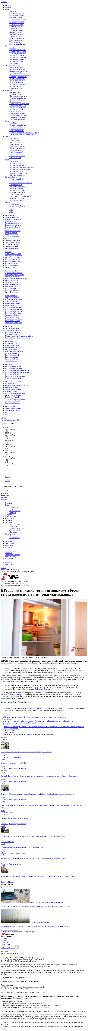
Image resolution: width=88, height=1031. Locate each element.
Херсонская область (16, 208)
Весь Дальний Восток (17, 179)
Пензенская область (16, 100)
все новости (5, 886)
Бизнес (7, 505)
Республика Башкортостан (19, 104)
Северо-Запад (10, 65)
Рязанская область (16, 34)
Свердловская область (17, 125)
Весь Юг (12, 48)
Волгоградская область (17, 52)
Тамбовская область (16, 38)
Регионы (4, 2)
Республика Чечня (16, 171)
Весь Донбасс (14, 204)
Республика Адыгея (16, 55)
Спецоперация (9, 732)
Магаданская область (17, 187)
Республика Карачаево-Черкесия (21, 169)
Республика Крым (16, 61)
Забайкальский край (16, 198)
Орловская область (16, 32)
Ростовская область (16, 59)
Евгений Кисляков (11, 727)
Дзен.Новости (39, 708)
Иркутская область (16, 142)
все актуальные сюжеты (9, 930)
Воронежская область (17, 21)
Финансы (12, 513)
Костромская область (17, 27)
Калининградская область (18, 71)
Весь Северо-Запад (16, 67)
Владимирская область (17, 19)
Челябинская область (17, 127)
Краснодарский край (17, 54)
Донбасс (8, 202)
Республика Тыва (15, 154)
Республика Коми (15, 86)
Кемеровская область (17, 144)
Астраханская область (17, 50)
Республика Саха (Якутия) (19, 190)
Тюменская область (16, 131)
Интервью (13, 532)
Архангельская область (17, 69)
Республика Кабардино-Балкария (21, 167)
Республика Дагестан (17, 163)
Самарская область (16, 111)
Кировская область (16, 94)
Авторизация (6, 944)
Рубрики (4, 499)
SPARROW (4, 1024)
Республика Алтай (16, 152)
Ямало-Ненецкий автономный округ (22, 135)
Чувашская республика (17, 119)
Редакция (4, 942)
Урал (7, 121)
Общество (9, 515)
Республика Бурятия (16, 200)
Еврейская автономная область (20, 183)
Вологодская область (17, 73)
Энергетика (13, 509)
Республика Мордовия (17, 108)
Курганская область (16, 129)
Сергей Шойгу (50, 695)
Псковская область (16, 82)
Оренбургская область (17, 98)
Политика (8, 503)
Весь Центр (13, 11)
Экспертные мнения (16, 528)
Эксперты (8, 522)
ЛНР (11, 210)
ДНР (11, 212)
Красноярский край (16, 146)
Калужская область (16, 25)
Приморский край (16, 188)
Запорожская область (17, 206)
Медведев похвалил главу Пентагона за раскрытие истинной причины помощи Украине (36, 717)
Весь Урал (13, 123)
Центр (7, 9)
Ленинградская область (18, 77)
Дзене (27, 734)
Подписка (13, 536)
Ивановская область (16, 23)
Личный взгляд (15, 530)
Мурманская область (17, 79)
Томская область (15, 158)
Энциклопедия (14, 524)
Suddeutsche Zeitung (42, 689)
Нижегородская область (18, 96)
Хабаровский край (16, 194)
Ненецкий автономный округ (20, 75)
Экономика (13, 507)
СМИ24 (3, 1028)
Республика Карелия (17, 84)
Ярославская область (17, 44)
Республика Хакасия (17, 156)
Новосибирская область (18, 148)
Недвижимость (14, 511)
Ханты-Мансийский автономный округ (24, 133)
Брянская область (15, 17)
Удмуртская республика (18, 115)
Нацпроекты (9, 518)
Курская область (15, 28)
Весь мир (8, 5)
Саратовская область (17, 113)
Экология (8, 520)
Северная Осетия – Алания (19, 173)
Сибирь (8, 136)
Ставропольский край (17, 175)
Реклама (8, 477)
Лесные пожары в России (39, 922)
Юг (6, 46)
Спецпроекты (10, 534)
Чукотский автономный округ (20, 196)
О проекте (4, 938)
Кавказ (7, 160)
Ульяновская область (17, 117)
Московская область (16, 13)
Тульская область (15, 42)
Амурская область (16, 181)
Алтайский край (15, 140)
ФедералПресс (57, 710)
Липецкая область (16, 30)
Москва (8, 7)
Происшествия (10, 516)
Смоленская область (16, 36)
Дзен (9, 710)
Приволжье (9, 90)
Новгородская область (17, 81)
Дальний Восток (11, 177)
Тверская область (15, 40)
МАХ (31, 708)
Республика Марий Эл (17, 106)
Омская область (15, 150)
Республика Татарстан (17, 109)
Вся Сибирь (13, 138)
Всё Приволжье (15, 92)
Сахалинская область (17, 192)
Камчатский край (15, 185)
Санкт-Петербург (15, 88)
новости (4, 497)
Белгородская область (17, 15)
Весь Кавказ (13, 161)
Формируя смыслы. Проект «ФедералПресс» (46, 902)
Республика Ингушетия (18, 165)
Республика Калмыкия (17, 57)
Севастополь (14, 63)
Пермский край (15, 102)
